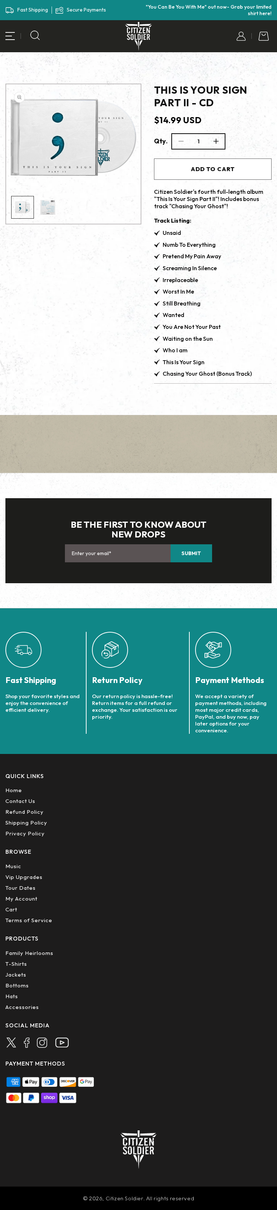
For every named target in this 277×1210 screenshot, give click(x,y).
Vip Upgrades (24, 877)
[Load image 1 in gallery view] (23, 207)
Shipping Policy (26, 822)
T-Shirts (16, 963)
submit (191, 553)
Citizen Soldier (124, 1198)
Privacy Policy (25, 833)
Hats (11, 996)
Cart (11, 909)
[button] (10, 36)
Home (13, 790)
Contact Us (20, 801)
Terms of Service (28, 920)
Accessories (22, 1007)
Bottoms (17, 985)
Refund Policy (24, 811)
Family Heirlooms (29, 953)
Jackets (15, 974)
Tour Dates (20, 887)
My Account (21, 898)
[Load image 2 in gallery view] (48, 207)
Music (13, 866)
